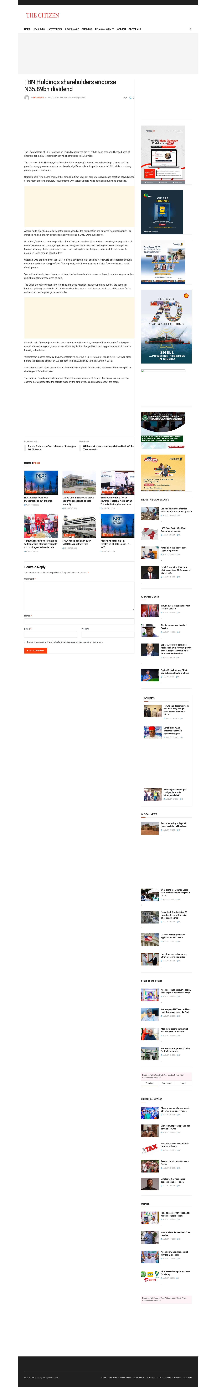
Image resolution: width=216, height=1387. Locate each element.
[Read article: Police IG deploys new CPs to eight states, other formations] (150, 675)
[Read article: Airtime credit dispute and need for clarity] (150, 1276)
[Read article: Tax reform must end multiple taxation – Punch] (150, 1148)
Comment (30, 578)
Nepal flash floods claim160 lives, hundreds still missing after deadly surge (174, 915)
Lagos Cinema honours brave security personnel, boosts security (78, 501)
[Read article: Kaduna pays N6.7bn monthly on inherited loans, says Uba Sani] (150, 1014)
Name (28, 615)
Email (28, 628)
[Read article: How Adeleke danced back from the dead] (150, 1237)
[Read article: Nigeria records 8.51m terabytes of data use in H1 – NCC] (117, 526)
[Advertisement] (108, 53)
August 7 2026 (168, 677)
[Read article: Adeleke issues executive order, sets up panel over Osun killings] (150, 995)
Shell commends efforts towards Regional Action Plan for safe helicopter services (116, 501)
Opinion (121, 29)
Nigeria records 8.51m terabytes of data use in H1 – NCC (116, 544)
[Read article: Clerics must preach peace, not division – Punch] (150, 1130)
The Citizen (38, 97)
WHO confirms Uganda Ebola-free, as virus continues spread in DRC (175, 893)
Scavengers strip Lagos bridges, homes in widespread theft (175, 792)
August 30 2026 (32, 505)
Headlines (39, 29)
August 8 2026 (168, 657)
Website (85, 629)
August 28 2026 (168, 613)
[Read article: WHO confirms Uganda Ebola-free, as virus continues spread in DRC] (150, 895)
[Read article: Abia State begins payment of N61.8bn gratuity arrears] (150, 1034)
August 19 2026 (168, 632)
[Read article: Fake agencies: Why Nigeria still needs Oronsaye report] (150, 1218)
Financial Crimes (104, 29)
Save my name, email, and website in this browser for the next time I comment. (65, 642)
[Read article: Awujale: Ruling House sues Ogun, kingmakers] (150, 552)
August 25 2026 (168, 554)
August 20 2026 (168, 1186)
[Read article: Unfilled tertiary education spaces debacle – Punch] (150, 1184)
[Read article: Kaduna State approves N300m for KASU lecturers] (150, 1053)
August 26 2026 (171, 737)
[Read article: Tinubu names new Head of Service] (150, 630)
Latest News (55, 29)
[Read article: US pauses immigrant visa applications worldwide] (150, 939)
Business (87, 29)
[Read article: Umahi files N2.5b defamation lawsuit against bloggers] (153, 732)
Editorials (135, 29)
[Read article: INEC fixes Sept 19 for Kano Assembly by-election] (150, 533)
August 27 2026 (32, 551)
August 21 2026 (168, 1168)
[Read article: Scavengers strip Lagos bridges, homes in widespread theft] (153, 794)
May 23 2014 (53, 97)
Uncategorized (79, 97)
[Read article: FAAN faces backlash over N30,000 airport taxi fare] (79, 526)
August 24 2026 (168, 577)
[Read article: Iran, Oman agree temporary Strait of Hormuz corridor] (150, 959)
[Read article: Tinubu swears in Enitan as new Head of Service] (150, 610)
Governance (72, 29)
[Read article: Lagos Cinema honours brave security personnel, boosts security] (79, 483)
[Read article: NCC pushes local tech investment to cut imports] (41, 483)
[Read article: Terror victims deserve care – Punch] (150, 1166)
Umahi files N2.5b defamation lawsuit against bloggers (173, 731)
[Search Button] (191, 29)
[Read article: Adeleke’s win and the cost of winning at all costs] (150, 1257)
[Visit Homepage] (42, 15)
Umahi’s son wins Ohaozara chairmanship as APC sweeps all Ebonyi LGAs (176, 570)
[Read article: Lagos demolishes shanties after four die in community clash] (150, 513)
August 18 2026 (168, 1259)
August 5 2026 (168, 1278)
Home (27, 29)
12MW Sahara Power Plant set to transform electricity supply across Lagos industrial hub (40, 544)
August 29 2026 (70, 508)
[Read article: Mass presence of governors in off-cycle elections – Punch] (150, 1113)
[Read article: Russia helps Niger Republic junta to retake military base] (150, 828)
